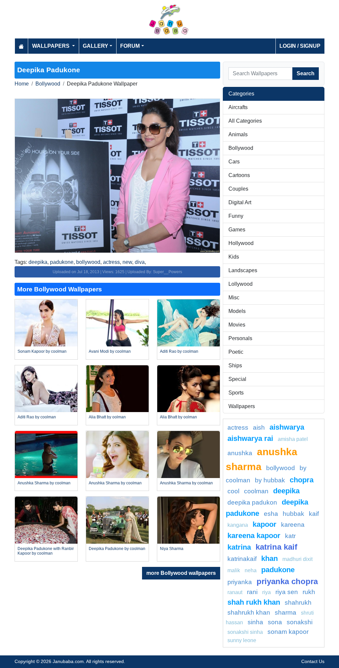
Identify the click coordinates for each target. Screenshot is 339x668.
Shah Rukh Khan (253, 602)
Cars (234, 161)
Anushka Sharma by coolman (44, 483)
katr (290, 535)
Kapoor (264, 524)
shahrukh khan (248, 612)
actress (111, 262)
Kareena (293, 524)
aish (259, 427)
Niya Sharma (171, 548)
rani (252, 591)
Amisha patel (293, 439)
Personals (240, 338)
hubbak (293, 513)
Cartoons (239, 175)
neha (251, 570)
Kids (233, 257)
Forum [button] (130, 46)
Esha (271, 513)
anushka (239, 453)
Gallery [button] (95, 46)
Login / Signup (299, 46)
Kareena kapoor (253, 535)
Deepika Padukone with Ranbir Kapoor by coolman (46, 551)
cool (233, 491)
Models (237, 311)
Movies (236, 325)
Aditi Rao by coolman (179, 351)
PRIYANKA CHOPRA (287, 581)
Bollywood (47, 84)
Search (306, 73)
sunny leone (241, 640)
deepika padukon (252, 502)
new (127, 262)
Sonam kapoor (288, 631)
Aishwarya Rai (250, 438)
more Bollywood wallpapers (181, 573)
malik (233, 570)
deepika (37, 262)
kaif (314, 513)
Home (22, 84)
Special (237, 379)
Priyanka (239, 581)
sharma (285, 612)
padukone (61, 262)
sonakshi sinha (245, 632)
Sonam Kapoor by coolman (42, 351)
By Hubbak (270, 480)
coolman (256, 491)
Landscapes (242, 270)
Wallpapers (241, 406)
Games (236, 229)
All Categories (245, 121)
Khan (269, 558)
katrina (239, 547)
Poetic (235, 352)
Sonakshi (300, 622)
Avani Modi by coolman (110, 351)
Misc (233, 297)
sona (275, 622)
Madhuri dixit (297, 559)
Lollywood (240, 284)
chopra (302, 480)
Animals (238, 134)
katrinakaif (242, 558)
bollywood (88, 262)
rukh (309, 591)
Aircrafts (238, 107)
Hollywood (241, 243)
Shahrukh (298, 602)
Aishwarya (286, 427)
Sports (236, 392)
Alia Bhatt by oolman (107, 417)
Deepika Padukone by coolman (117, 548)
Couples (238, 189)
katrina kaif (276, 546)
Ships (235, 365)
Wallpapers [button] (51, 46)
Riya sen (286, 591)
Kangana (237, 525)
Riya (266, 592)
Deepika (286, 491)
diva (140, 262)
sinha (255, 622)
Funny (235, 216)
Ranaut (234, 592)
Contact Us (312, 661)
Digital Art (239, 202)
